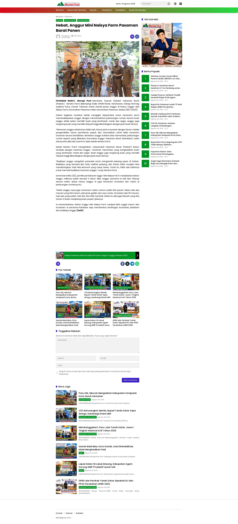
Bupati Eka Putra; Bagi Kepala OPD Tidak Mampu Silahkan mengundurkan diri (166, 143)
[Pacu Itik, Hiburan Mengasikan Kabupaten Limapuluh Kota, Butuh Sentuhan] (69, 282)
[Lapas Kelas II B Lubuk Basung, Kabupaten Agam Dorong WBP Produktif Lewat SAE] (97, 309)
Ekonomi (59, 20)
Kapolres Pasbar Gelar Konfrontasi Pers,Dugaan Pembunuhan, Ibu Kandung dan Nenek (165, 153)
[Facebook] (122, 264)
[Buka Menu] (180, 3)
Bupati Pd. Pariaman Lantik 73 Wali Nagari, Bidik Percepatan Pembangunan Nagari (166, 105)
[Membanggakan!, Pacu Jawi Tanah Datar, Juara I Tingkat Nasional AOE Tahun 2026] (126, 282)
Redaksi (79, 513)
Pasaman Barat (70, 20)
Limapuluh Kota (63, 288)
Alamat (69, 513)
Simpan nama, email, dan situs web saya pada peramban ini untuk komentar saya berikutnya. (95, 372)
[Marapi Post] (68, 3)
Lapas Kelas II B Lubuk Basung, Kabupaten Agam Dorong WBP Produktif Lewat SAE (97, 323)
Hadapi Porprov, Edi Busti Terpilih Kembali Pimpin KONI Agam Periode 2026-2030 (165, 96)
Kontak (59, 513)
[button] (168, 4)
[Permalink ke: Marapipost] (59, 36)
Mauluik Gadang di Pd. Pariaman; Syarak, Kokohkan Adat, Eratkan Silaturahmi (166, 115)
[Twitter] (127, 264)
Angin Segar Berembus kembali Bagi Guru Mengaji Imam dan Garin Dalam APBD (165, 162)
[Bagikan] (137, 36)
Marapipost (66, 36)
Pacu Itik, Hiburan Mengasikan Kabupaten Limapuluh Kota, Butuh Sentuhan (66, 295)
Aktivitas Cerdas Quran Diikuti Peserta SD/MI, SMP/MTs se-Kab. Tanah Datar (165, 77)
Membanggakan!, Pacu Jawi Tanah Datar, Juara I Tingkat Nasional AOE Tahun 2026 (126, 295)
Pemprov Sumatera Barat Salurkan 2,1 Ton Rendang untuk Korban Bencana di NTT (165, 87)
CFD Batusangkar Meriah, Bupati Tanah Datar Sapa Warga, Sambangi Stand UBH (97, 295)
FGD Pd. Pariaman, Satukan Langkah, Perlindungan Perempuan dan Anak (163, 124)
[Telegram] (132, 264)
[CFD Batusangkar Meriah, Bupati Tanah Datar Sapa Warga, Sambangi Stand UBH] (97, 282)
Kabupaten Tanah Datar (94, 288)
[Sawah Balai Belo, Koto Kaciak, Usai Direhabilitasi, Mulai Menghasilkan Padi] (69, 309)
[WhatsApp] (137, 264)
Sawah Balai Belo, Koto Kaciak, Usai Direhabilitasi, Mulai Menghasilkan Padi (67, 322)
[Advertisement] (97, 231)
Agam (60, 315)
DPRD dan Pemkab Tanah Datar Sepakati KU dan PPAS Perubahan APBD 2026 (125, 322)
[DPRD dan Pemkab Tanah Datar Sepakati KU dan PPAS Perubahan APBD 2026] (126, 309)
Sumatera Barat (83, 20)
